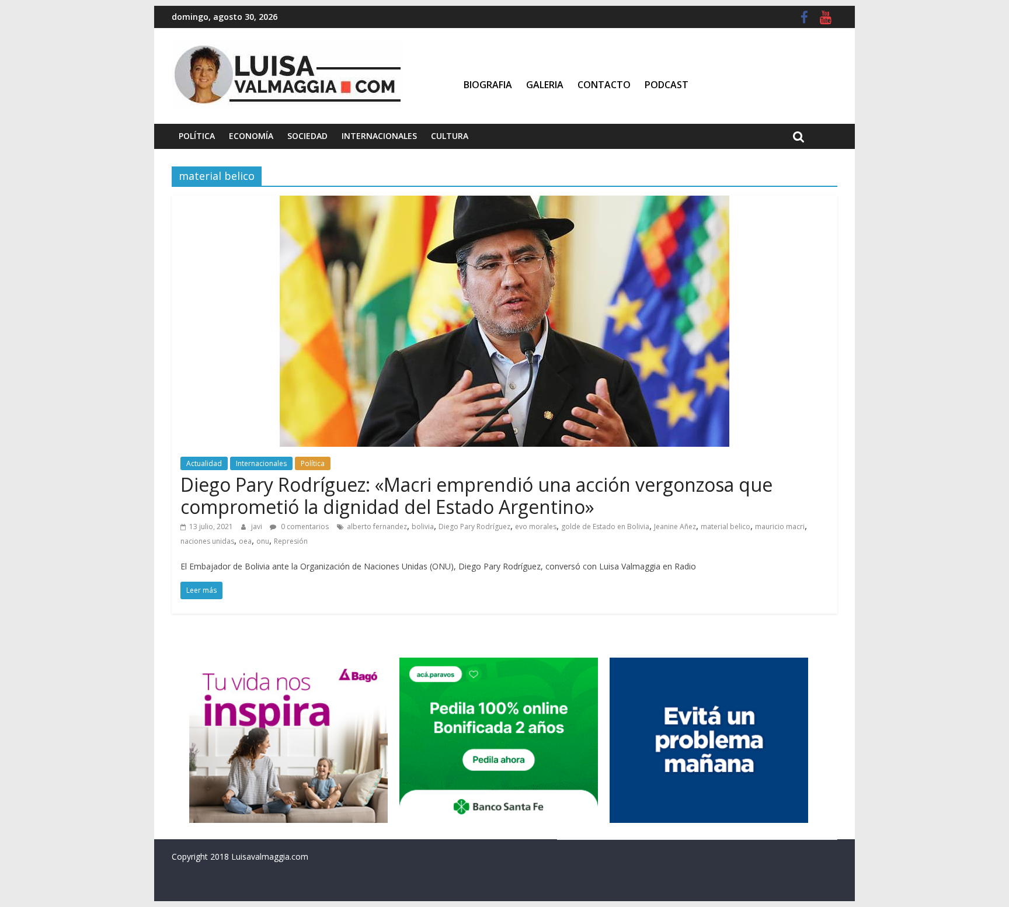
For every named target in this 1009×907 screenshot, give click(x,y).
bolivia (423, 526)
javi (257, 526)
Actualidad (204, 463)
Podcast (666, 84)
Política (197, 135)
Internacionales (379, 135)
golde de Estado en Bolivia (605, 526)
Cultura (449, 135)
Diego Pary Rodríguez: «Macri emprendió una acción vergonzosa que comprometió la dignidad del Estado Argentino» (476, 495)
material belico (725, 526)
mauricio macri (780, 526)
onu (262, 541)
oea (245, 541)
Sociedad (307, 135)
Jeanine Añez (675, 526)
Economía (251, 135)
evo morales (535, 526)
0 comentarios (304, 526)
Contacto (604, 84)
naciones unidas (207, 541)
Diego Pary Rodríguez (474, 526)
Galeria (544, 84)
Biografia (488, 84)
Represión (291, 541)
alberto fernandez (377, 526)
